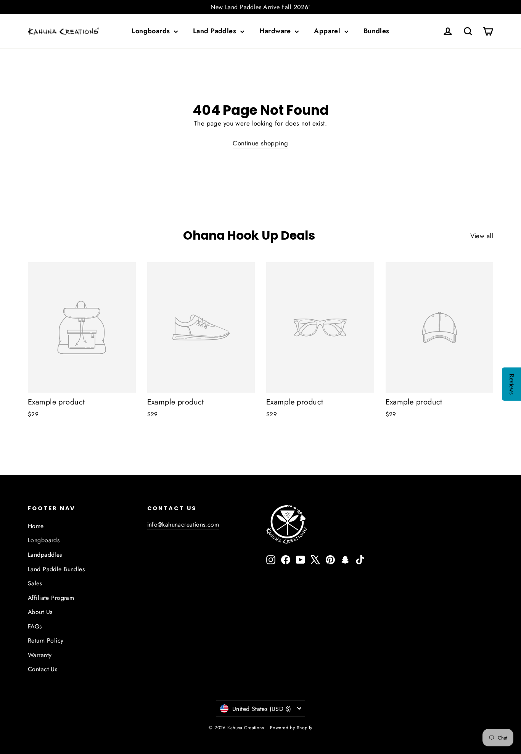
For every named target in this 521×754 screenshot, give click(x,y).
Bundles (376, 31)
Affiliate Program (51, 597)
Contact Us (42, 669)
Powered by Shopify (291, 727)
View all (481, 235)
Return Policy (46, 640)
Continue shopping (260, 143)
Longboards (152, 31)
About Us (40, 611)
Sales (35, 583)
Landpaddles (45, 554)
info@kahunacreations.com (183, 524)
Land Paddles (215, 31)
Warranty (39, 655)
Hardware (276, 31)
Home (36, 526)
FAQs (35, 626)
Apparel (328, 31)
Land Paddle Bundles (56, 569)
